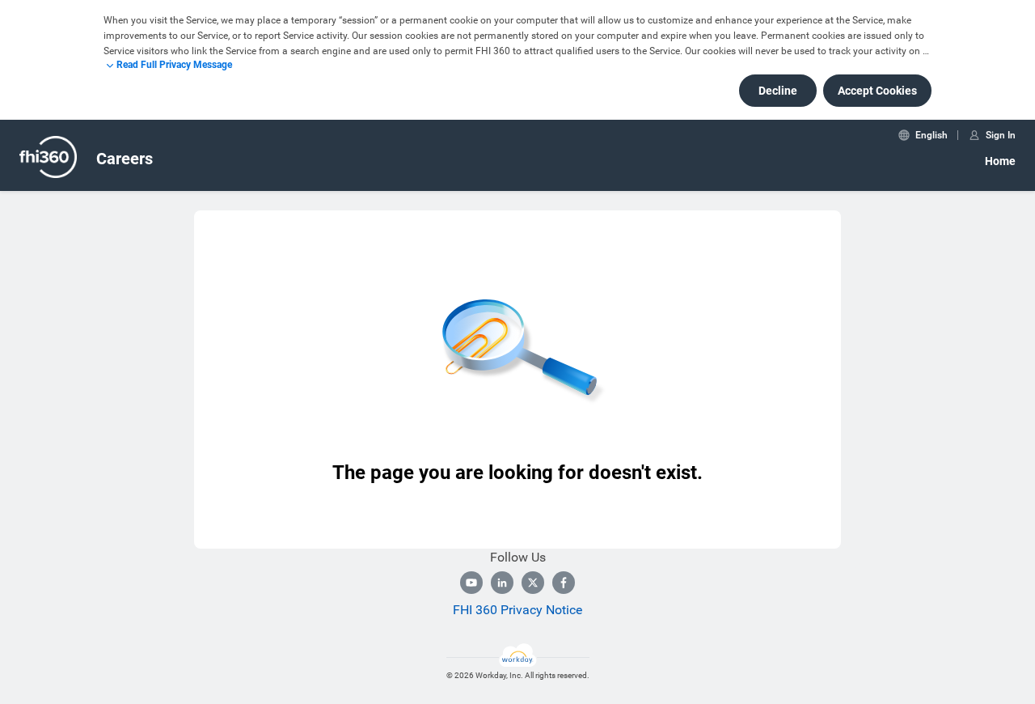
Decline (777, 90)
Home (1000, 161)
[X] (533, 582)
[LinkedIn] (502, 582)
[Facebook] (563, 582)
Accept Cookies (877, 90)
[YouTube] (471, 582)
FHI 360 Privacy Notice (517, 609)
